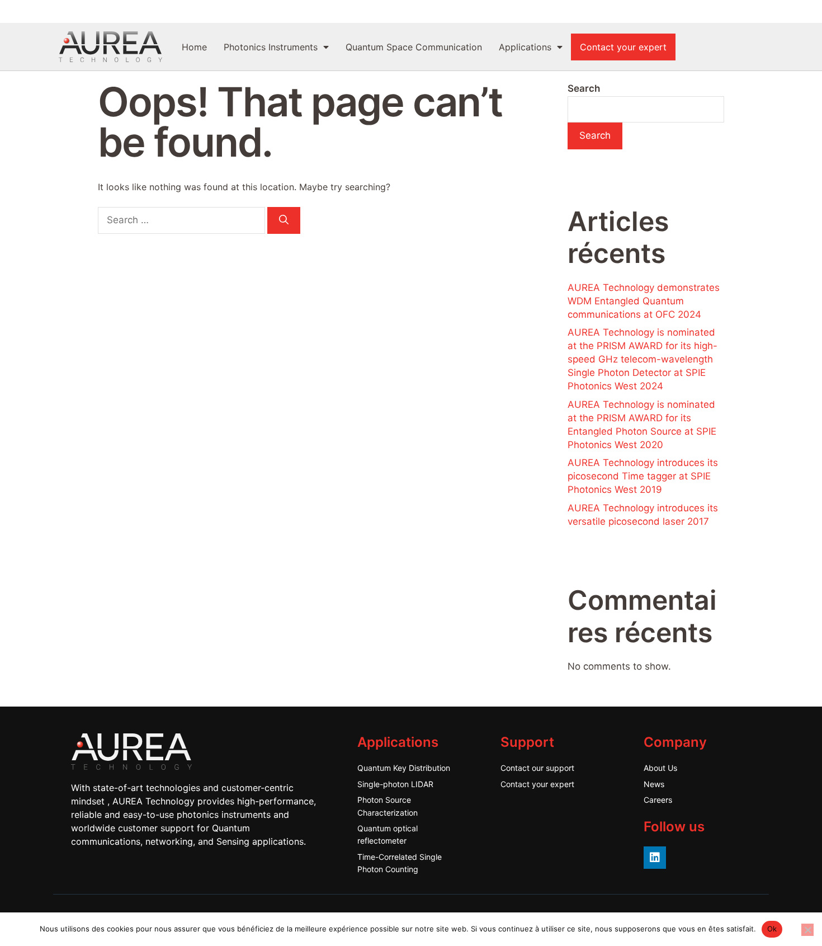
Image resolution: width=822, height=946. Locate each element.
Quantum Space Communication (414, 47)
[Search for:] (182, 219)
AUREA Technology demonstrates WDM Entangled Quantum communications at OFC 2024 (644, 301)
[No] (807, 930)
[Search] (283, 220)
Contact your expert (623, 47)
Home (194, 47)
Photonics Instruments (271, 47)
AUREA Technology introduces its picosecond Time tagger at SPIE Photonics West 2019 (643, 476)
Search (584, 88)
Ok (772, 928)
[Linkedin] (655, 857)
